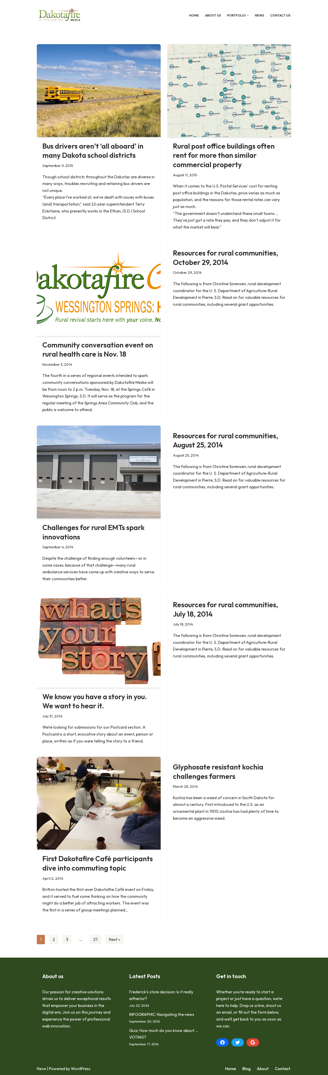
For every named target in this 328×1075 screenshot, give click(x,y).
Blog (246, 1068)
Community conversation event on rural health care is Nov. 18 (97, 349)
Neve (41, 1068)
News (259, 15)
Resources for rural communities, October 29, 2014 (225, 257)
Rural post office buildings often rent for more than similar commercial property (224, 155)
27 (95, 939)
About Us (213, 15)
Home (194, 15)
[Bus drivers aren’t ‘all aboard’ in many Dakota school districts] (99, 90)
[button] (248, 15)
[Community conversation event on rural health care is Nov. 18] (99, 289)
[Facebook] (222, 1042)
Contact (282, 1068)
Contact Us (280, 15)
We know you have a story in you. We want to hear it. (94, 701)
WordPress (80, 1068)
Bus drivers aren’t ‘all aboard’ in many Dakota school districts (92, 150)
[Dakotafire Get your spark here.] (59, 15)
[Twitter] (237, 1042)
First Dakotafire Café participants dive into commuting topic (97, 863)
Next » (114, 939)
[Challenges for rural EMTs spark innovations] (99, 472)
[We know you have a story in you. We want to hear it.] (99, 641)
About (263, 1068)
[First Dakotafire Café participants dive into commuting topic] (99, 803)
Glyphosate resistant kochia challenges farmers (218, 771)
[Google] (253, 1042)
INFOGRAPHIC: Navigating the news (161, 1014)
